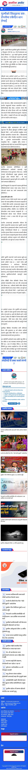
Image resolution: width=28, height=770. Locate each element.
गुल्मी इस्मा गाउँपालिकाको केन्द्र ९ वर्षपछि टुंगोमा (13, 393)
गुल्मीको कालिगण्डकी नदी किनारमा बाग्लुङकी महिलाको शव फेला (14, 520)
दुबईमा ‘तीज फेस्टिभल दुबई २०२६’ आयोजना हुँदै (12, 475)
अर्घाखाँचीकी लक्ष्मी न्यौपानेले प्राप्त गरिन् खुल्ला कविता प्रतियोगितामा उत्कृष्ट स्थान (13, 682)
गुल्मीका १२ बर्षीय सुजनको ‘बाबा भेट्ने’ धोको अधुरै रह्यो (14, 395)
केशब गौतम (17, 711)
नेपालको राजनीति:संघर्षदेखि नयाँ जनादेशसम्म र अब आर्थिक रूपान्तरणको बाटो (13, 497)
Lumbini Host (18, 768)
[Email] (19, 403)
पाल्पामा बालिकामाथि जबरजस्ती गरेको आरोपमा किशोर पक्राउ (14, 431)
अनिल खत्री (14, 379)
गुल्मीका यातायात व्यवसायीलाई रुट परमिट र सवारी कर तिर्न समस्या (14, 400)
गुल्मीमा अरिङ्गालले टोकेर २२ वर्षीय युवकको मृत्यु (12, 543)
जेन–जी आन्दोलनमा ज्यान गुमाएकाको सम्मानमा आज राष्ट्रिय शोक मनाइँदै (13, 654)
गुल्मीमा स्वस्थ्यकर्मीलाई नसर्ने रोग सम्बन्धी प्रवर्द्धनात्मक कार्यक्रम (13, 397)
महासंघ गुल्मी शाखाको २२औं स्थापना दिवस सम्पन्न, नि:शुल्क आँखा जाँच (13, 391)
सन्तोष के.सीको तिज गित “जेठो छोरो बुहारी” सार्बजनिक (14, 453)
